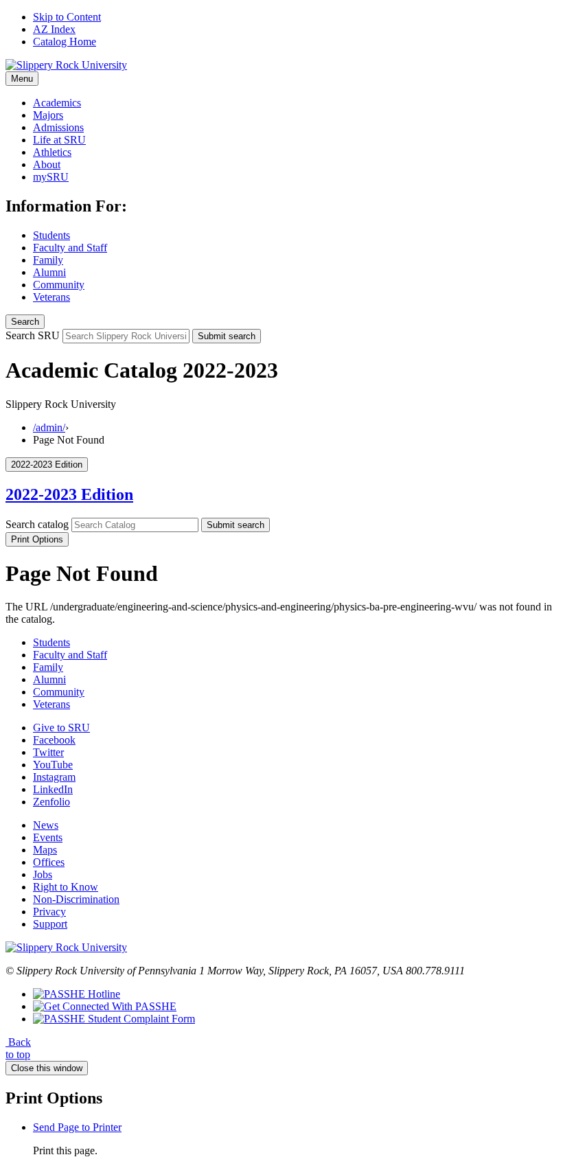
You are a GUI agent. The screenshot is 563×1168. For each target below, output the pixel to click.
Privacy (49, 911)
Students (51, 235)
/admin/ (49, 427)
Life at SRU (59, 140)
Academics (57, 102)
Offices (49, 862)
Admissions (58, 127)
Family (48, 260)
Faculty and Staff (70, 247)
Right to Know (65, 887)
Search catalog (37, 524)
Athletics (52, 152)
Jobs (42, 874)
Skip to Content (67, 17)
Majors (48, 115)
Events (47, 837)
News (45, 825)
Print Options (37, 539)
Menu (22, 78)
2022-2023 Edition (69, 494)
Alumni (49, 272)
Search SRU (32, 335)
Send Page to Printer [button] (77, 1127)
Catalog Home (64, 41)
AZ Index (54, 29)
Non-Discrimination (76, 899)
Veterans (51, 297)
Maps (45, 850)
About (46, 164)
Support (50, 924)
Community (58, 284)
